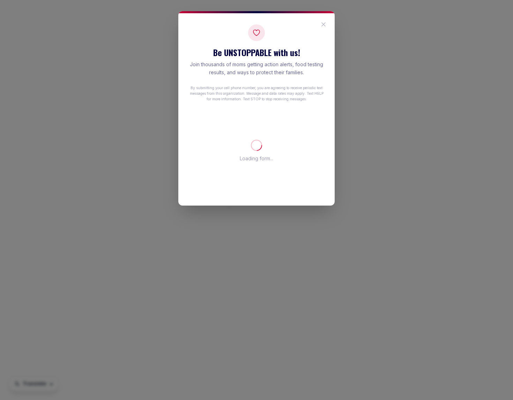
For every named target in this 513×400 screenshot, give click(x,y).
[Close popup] (323, 24)
